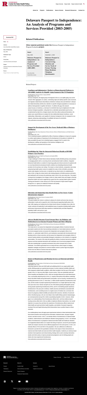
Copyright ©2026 (28, 392)
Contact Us (81, 10)
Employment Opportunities (22, 373)
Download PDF (9, 37)
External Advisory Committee (23, 368)
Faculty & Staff (20, 366)
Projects (42, 10)
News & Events (59, 10)
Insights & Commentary (37, 368)
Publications (49, 10)
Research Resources (70, 10)
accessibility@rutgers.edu (39, 389)
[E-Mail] (27, 381)
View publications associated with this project (39, 120)
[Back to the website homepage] (17, 4)
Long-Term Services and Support (10, 61)
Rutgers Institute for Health (78, 357)
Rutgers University (57, 357)
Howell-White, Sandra (15, 46)
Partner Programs (21, 371)
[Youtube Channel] (19, 381)
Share (5, 41)
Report (5, 56)
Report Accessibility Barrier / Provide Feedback (58, 389)
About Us (35, 10)
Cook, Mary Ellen (7, 46)
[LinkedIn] (5, 381)
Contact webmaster (58, 392)
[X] (12, 381)
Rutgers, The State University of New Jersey (39, 392)
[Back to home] (11, 357)
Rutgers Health (67, 357)
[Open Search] (83, 4)
